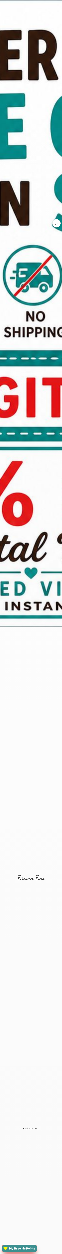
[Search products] (56, 223)
